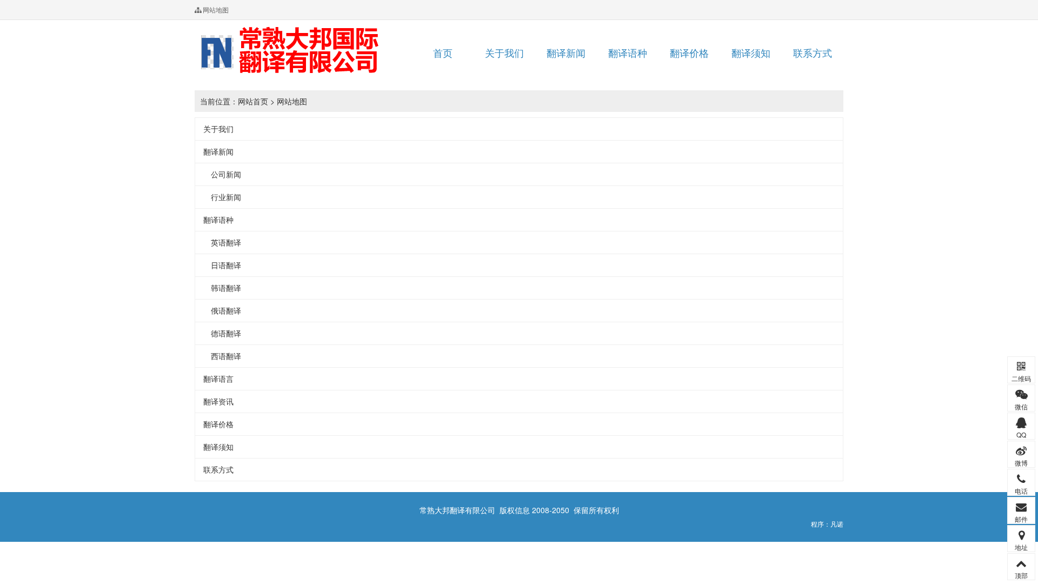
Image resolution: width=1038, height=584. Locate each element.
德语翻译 (222, 333)
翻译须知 (750, 52)
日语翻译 (222, 265)
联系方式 (812, 52)
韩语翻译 (222, 287)
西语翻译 (222, 355)
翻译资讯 (218, 401)
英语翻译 (222, 242)
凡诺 (836, 523)
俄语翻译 (222, 310)
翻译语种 (627, 52)
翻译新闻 (566, 52)
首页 (443, 52)
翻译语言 (218, 378)
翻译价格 (689, 52)
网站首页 (253, 101)
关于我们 (504, 52)
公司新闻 (222, 174)
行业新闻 (222, 196)
